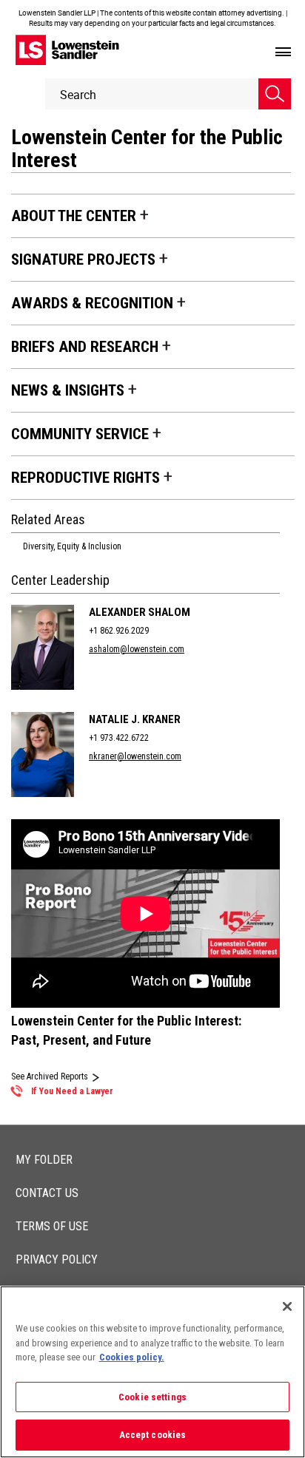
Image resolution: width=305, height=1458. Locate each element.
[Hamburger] (283, 52)
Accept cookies (153, 1434)
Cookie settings (152, 1397)
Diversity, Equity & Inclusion (72, 546)
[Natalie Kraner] (46, 754)
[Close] (287, 1306)
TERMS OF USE (52, 1226)
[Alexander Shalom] (46, 647)
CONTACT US (47, 1193)
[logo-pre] (67, 50)
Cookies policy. (131, 1357)
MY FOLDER (44, 1160)
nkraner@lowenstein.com (135, 756)
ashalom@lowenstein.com (136, 649)
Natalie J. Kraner (135, 719)
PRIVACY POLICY (57, 1259)
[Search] (274, 93)
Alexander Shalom (139, 612)
